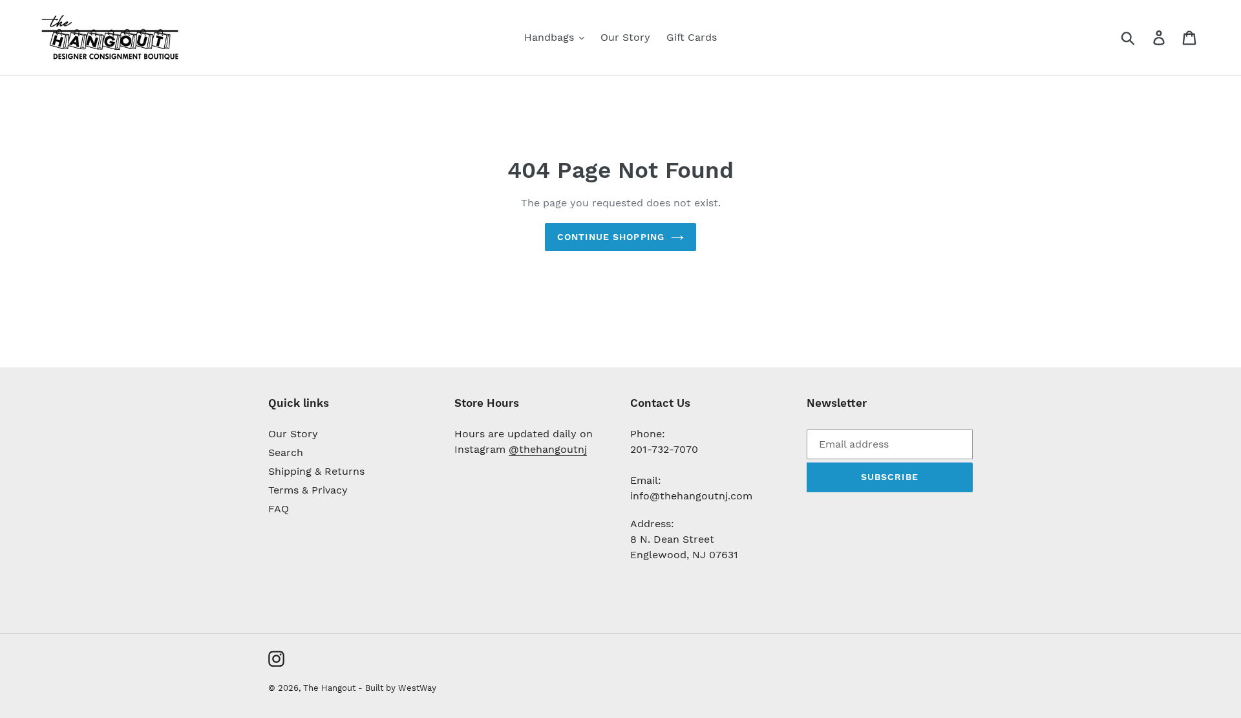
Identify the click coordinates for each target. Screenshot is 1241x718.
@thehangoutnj (548, 449)
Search (285, 452)
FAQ (278, 509)
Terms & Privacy (308, 490)
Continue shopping (610, 237)
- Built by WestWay (397, 688)
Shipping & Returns (316, 471)
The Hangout (330, 688)
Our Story (293, 434)
